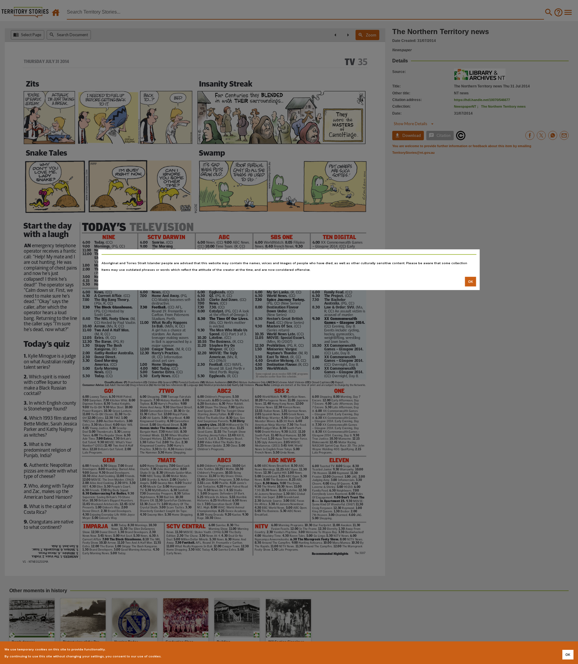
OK (470, 281)
